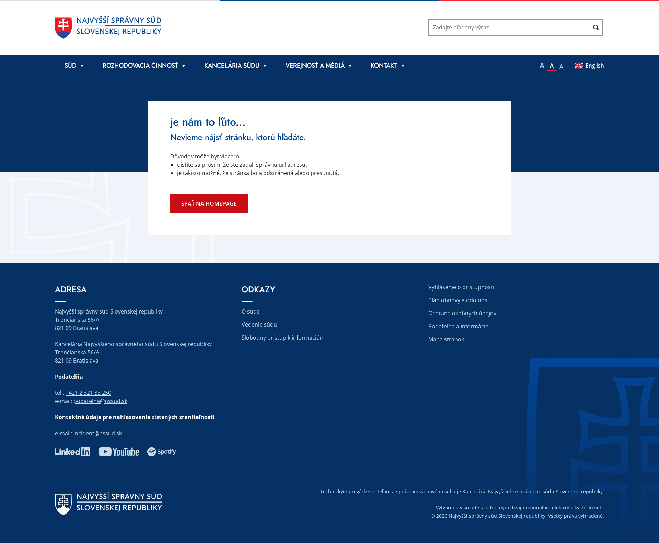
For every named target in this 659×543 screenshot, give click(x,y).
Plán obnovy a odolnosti (459, 300)
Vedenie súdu (259, 324)
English (595, 65)
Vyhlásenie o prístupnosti (461, 287)
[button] (542, 65)
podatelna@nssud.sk (100, 401)
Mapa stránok (446, 339)
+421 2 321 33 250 (88, 393)
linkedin (72, 451)
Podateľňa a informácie (458, 326)
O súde (251, 311)
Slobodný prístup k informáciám (283, 337)
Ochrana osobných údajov (462, 313)
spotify (162, 451)
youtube (119, 451)
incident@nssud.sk (97, 433)
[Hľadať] (596, 27)
